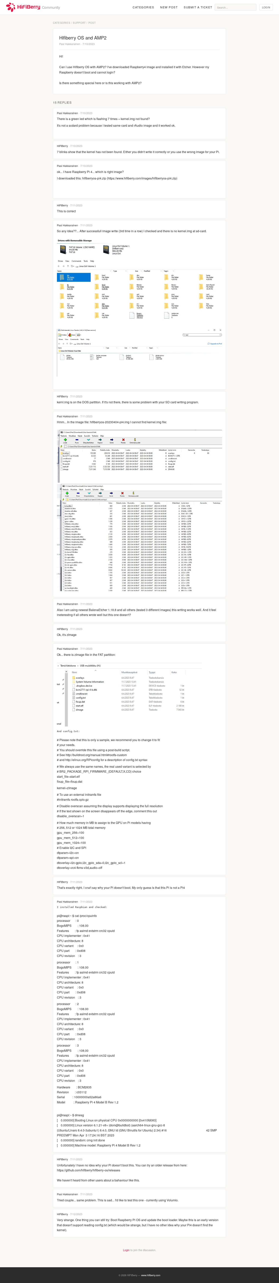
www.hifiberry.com (150, 1275)
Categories (143, 7)
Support (79, 22)
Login (266, 7)
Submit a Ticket (198, 7)
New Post (169, 7)
